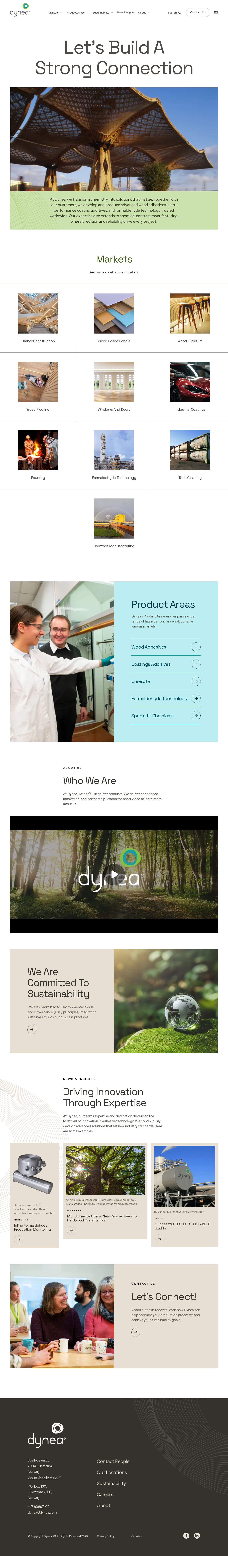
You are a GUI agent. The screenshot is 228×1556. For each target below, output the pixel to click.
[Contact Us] (135, 1332)
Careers (105, 1494)
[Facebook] (186, 1536)
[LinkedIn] (197, 1536)
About (103, 1505)
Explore (38, 313)
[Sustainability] (31, 1029)
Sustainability (111, 1483)
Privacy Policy (105, 1536)
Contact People (113, 1461)
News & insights (125, 12)
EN (216, 12)
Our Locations (112, 1472)
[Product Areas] (196, 646)
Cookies (136, 1536)
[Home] (20, 10)
